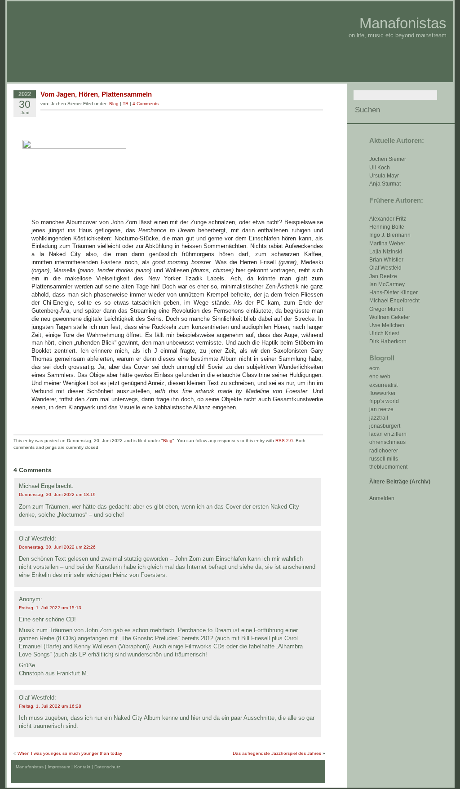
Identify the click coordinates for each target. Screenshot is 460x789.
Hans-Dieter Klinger (393, 292)
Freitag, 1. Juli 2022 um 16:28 (50, 706)
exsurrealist (383, 385)
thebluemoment (388, 467)
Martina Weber (387, 243)
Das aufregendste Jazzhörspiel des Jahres (277, 753)
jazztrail (378, 418)
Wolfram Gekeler (389, 317)
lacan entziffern (388, 434)
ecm (374, 368)
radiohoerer (383, 451)
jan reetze (381, 409)
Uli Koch (379, 167)
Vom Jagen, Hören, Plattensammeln (96, 94)
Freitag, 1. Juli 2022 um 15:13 (50, 607)
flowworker (382, 393)
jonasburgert (384, 426)
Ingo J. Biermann (390, 235)
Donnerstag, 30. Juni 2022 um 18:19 (57, 494)
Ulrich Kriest (384, 333)
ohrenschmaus (387, 442)
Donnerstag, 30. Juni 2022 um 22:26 (57, 547)
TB (125, 103)
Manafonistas (403, 23)
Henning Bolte (386, 227)
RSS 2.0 (284, 440)
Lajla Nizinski (385, 251)
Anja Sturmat (385, 184)
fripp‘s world (384, 401)
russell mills (383, 459)
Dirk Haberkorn (388, 341)
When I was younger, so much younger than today (70, 753)
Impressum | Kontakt (69, 766)
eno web (379, 376)
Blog (114, 103)
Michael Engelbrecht (394, 300)
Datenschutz (107, 766)
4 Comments (146, 103)
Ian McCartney (387, 284)
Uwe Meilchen (386, 325)
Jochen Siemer (387, 159)
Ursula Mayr (384, 176)
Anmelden (381, 498)
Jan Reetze (383, 276)
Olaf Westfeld (385, 268)
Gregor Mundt (386, 309)
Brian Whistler (386, 260)
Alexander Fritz (387, 219)
